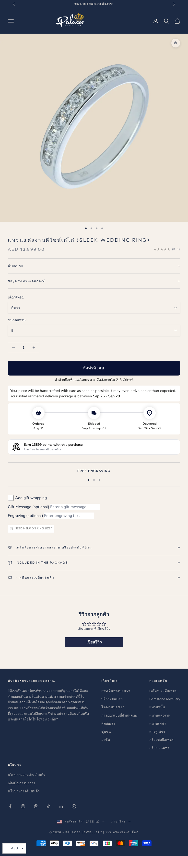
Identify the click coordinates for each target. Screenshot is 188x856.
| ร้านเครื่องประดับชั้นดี (121, 832)
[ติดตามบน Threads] (35, 806)
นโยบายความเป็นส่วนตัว (26, 775)
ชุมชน (106, 731)
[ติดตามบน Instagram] (23, 806)
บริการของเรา (112, 699)
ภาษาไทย (118, 821)
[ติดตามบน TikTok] (48, 806)
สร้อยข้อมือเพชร (161, 739)
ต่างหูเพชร (157, 731)
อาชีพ (105, 739)
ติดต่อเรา (108, 723)
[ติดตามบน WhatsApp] (73, 806)
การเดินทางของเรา (115, 691)
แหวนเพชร (157, 723)
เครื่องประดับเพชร (163, 691)
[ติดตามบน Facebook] (10, 806)
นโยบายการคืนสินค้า (24, 791)
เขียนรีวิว (94, 642)
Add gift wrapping (31, 498)
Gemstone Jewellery (164, 699)
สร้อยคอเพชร (159, 747)
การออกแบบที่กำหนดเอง (119, 715)
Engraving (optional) (25, 515)
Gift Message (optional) (28, 507)
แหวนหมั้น (157, 707)
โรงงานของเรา (112, 707)
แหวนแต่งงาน (159, 715)
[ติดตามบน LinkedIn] (61, 806)
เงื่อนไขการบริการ (21, 783)
